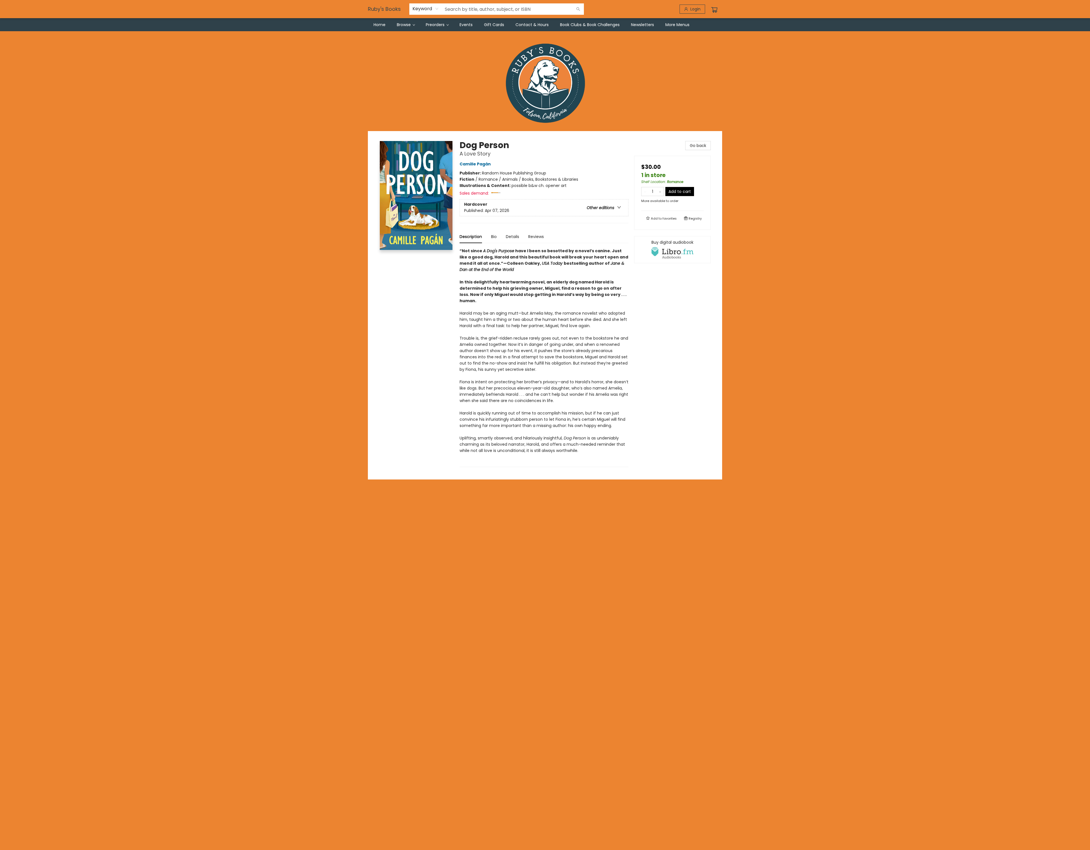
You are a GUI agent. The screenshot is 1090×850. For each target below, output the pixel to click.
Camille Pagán (475, 164)
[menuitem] (379, 24)
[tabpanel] (544, 357)
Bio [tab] (494, 236)
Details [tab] (512, 236)
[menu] (545, 24)
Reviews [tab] (536, 236)
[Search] (578, 9)
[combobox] (425, 8)
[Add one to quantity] (660, 191)
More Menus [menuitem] (677, 25)
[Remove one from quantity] (645, 191)
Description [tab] (471, 236)
